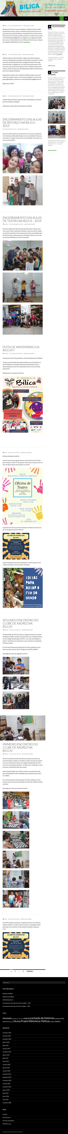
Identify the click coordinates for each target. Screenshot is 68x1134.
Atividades (7, 1018)
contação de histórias (42, 1018)
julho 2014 (5, 1093)
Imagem (6, 224)
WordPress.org (7, 1124)
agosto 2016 (6, 1067)
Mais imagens (52, 150)
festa (4, 1021)
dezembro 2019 (7, 1039)
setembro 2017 (7, 1052)
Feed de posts (7, 1117)
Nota (5, 25)
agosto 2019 (6, 1042)
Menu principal (66, 18)
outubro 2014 (6, 1083)
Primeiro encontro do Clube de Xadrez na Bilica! (20, 747)
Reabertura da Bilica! (8, 996)
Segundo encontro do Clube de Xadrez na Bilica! (21, 623)
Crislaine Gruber (29, 25)
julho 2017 (5, 1058)
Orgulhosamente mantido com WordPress (13, 1131)
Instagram (27, 42)
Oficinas (17, 1021)
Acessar (5, 1114)
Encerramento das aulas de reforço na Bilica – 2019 (22, 122)
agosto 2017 (6, 1055)
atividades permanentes (17, 1018)
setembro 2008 (7, 1102)
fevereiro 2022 (7, 1036)
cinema (26, 1018)
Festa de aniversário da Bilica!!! (21, 348)
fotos (7, 1021)
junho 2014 (6, 1096)
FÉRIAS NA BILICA (8, 1000)
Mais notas (52, 65)
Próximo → (30, 971)
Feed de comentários (8, 1120)
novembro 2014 (7, 1080)
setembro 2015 (7, 1074)
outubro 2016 (6, 1064)
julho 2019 (5, 1045)
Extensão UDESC (59, 1018)
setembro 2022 (7, 1032)
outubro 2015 (6, 1071)
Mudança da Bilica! (53, 57)
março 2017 (6, 1061)
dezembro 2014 (7, 1077)
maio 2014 (5, 1099)
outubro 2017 (6, 1048)
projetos (52, 1021)
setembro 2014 (7, 1087)
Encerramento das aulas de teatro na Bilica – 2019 (22, 219)
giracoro (11, 1021)
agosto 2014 (6, 1090)
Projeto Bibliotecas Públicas (35, 1021)
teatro (57, 1021)
